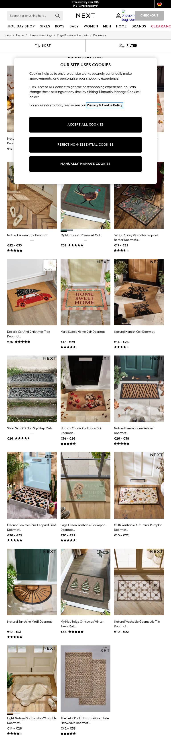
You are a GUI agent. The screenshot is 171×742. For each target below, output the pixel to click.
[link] (118, 16)
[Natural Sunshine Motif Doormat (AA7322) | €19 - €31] (32, 582)
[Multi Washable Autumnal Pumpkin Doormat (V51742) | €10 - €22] (139, 485)
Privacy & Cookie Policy (104, 105)
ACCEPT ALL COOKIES (85, 124)
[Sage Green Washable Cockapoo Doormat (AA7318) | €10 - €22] (85, 485)
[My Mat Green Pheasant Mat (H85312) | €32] (85, 195)
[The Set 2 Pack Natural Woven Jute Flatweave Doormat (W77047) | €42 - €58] (85, 678)
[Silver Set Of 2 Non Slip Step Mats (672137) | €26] (32, 388)
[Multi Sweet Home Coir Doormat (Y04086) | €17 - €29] (85, 292)
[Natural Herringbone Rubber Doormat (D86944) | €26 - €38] (139, 388)
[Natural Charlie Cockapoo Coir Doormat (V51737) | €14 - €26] (85, 388)
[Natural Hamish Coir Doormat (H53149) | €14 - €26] (139, 292)
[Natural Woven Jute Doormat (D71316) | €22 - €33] (32, 195)
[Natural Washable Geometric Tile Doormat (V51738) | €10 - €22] (139, 582)
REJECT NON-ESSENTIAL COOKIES (85, 145)
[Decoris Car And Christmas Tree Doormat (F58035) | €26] (32, 292)
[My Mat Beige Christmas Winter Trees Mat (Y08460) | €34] (85, 582)
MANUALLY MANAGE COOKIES (85, 164)
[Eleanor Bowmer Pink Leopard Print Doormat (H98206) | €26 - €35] (32, 485)
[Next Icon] (85, 15)
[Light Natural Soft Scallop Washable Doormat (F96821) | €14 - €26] (32, 678)
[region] (85, 121)
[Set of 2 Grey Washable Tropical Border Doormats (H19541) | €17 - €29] (139, 195)
